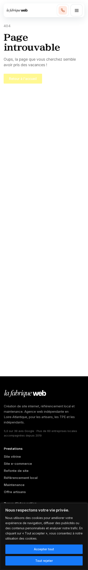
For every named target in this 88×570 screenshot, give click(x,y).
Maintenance (14, 485)
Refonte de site (16, 471)
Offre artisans (15, 492)
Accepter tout (44, 549)
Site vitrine (12, 456)
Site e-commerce (18, 464)
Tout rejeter (44, 560)
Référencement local (21, 478)
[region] (44, 536)
